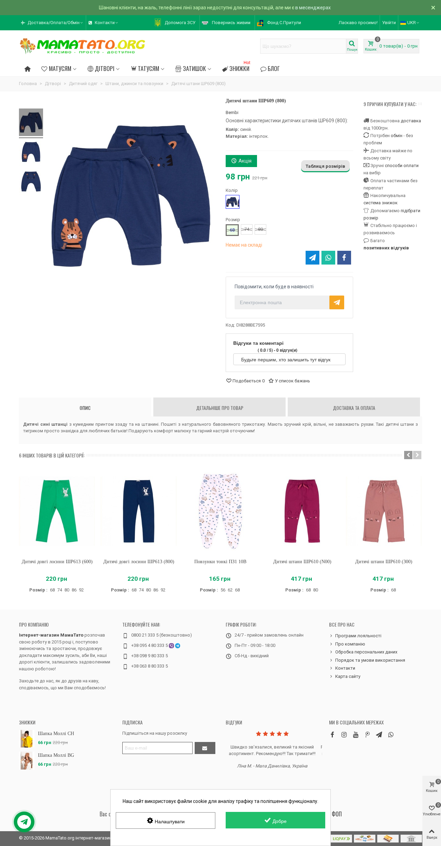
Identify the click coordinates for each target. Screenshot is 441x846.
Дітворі (104, 68)
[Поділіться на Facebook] (344, 258)
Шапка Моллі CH (56, 733)
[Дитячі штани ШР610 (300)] (384, 511)
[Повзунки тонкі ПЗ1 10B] (220, 511)
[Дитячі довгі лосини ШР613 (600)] (57, 511)
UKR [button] (411, 22)
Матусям (60, 68)
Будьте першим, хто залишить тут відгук (286, 359)
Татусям (148, 68)
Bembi (232, 112)
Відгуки (234, 722)
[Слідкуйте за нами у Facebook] (332, 734)
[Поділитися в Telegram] (312, 258)
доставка (411, 120)
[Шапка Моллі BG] (26, 760)
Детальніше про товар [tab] (219, 407)
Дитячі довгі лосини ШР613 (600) (57, 561)
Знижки (239, 67)
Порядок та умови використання (370, 660)
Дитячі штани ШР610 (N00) (302, 561)
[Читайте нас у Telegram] (379, 734)
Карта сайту (347, 676)
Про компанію (34, 624)
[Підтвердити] (205, 748)
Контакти (345, 668)
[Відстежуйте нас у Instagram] (344, 734)
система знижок (380, 202)
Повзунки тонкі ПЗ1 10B (220, 561)
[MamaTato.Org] (82, 46)
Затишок (194, 68)
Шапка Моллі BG (56, 755)
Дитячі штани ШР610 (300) (383, 561)
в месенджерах (313, 7)
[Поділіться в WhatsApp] (328, 258)
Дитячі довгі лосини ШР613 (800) (138, 561)
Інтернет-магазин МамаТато (51, 635)
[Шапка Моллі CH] (26, 738)
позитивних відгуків (386, 247)
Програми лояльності (358, 635)
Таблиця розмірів (325, 166)
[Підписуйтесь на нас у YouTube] (355, 734)
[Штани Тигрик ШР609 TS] (31, 123)
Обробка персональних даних (366, 651)
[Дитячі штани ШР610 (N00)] (302, 511)
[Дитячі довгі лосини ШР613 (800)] (139, 511)
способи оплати (402, 165)
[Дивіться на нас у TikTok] (367, 734)
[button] (52, 22)
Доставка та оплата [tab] (354, 407)
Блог (274, 68)
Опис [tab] (85, 407)
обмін (396, 135)
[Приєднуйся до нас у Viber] (391, 734)
